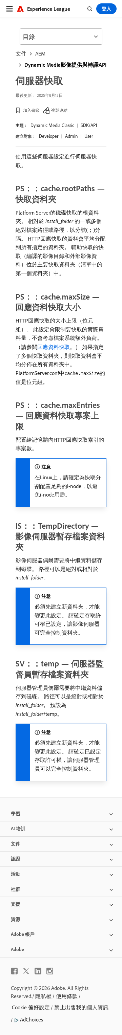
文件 (21, 53)
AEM (40, 53)
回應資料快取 (53, 347)
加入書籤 (31, 110)
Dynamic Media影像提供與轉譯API (65, 64)
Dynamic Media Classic (52, 125)
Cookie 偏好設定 (31, 1007)
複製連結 (59, 110)
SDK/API (89, 125)
